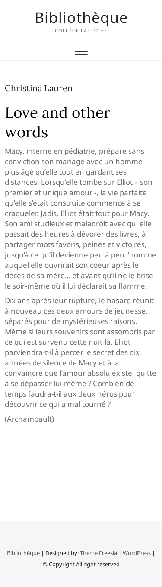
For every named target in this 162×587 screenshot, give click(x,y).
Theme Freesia (98, 553)
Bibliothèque (81, 17)
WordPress (137, 553)
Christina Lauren (39, 87)
